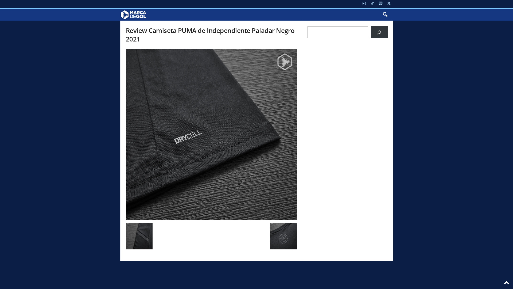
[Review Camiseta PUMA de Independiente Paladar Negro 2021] (211, 134)
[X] (389, 4)
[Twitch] (381, 4)
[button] (385, 15)
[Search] (379, 32)
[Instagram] (364, 4)
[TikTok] (372, 4)
